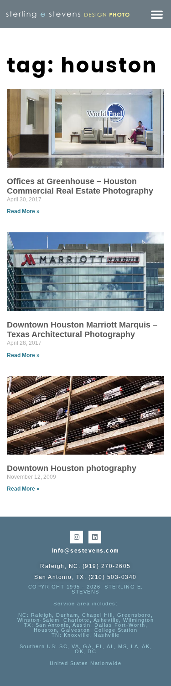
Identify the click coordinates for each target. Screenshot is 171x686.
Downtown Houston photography (71, 468)
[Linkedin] (94, 537)
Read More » (23, 211)
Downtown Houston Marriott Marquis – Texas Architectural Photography (82, 329)
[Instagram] (76, 537)
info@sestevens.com (85, 551)
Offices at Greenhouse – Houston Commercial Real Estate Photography (80, 186)
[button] (156, 14)
